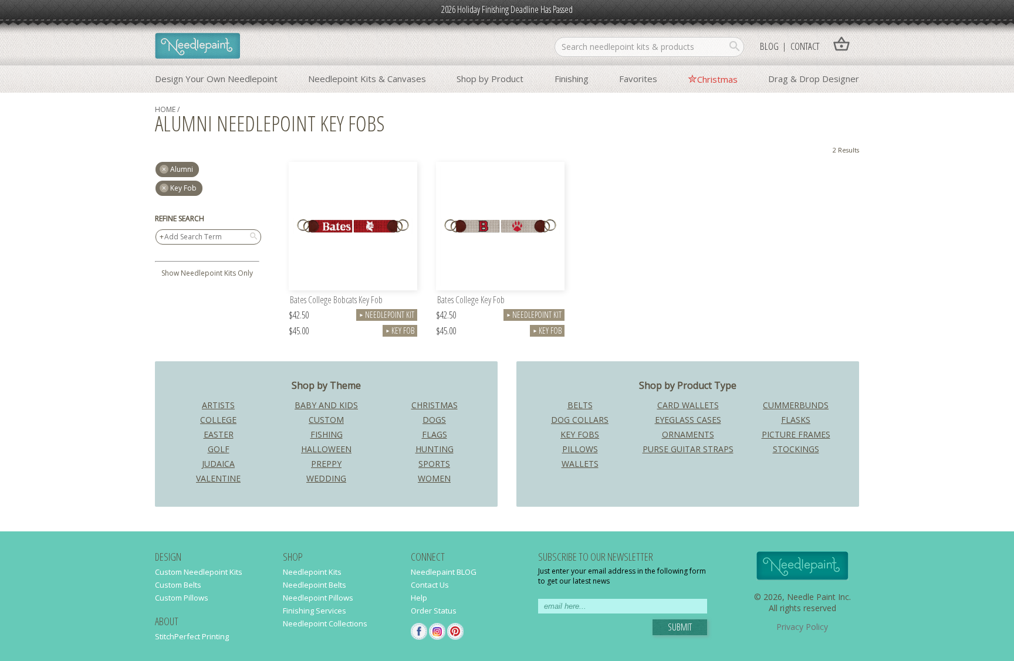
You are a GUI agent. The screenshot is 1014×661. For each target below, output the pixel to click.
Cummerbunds (796, 405)
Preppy (326, 463)
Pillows (580, 449)
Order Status (434, 610)
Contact (804, 46)
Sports (434, 463)
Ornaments (688, 434)
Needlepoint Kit (386, 314)
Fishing (326, 434)
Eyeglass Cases (688, 419)
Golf (218, 449)
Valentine (218, 478)
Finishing (572, 78)
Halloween (326, 449)
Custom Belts (178, 584)
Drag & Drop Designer (813, 78)
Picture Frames (796, 434)
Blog (769, 46)
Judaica (218, 463)
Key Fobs (579, 434)
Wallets (580, 463)
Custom (326, 419)
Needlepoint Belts (314, 584)
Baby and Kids (326, 405)
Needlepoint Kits (312, 572)
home (165, 109)
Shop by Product (490, 78)
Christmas (717, 79)
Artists (218, 405)
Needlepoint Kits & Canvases (367, 78)
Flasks (795, 419)
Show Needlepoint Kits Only (207, 273)
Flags (434, 434)
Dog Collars (580, 419)
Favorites (638, 78)
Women (434, 478)
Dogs (434, 419)
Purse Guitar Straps (688, 449)
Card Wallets (688, 405)
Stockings (796, 449)
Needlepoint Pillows (318, 597)
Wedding (326, 478)
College (218, 419)
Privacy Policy (802, 626)
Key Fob (183, 188)
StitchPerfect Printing (192, 636)
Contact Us (430, 584)
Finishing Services (314, 610)
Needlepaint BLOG (443, 572)
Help (419, 597)
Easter (219, 434)
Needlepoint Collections (325, 623)
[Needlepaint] (197, 47)
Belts (580, 405)
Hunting (434, 449)
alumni (181, 169)
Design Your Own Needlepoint (216, 78)
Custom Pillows (181, 597)
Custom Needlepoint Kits (198, 572)
